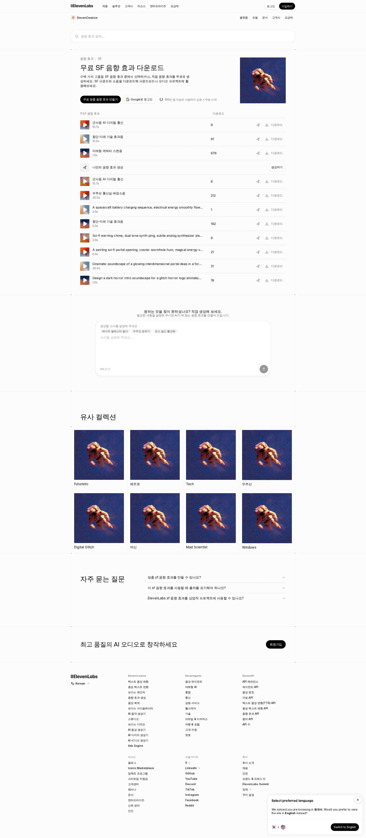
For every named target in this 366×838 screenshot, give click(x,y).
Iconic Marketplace (141, 768)
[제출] (264, 369)
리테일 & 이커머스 (196, 719)
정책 (245, 789)
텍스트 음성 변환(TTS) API (259, 703)
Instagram (192, 794)
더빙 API (247, 697)
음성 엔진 (248, 692)
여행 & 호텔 (192, 724)
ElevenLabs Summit (255, 784)
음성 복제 (134, 703)
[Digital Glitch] (99, 521)
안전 (245, 773)
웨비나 (132, 789)
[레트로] (155, 458)
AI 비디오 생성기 (138, 740)
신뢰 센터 (134, 805)
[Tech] (211, 458)
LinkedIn (191, 768)
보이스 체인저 (136, 692)
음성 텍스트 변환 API (255, 708)
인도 (130, 810)
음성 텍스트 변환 (138, 687)
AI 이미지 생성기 (138, 735)
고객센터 (133, 784)
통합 (188, 692)
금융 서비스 (192, 703)
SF (100, 58)
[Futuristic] (99, 458)
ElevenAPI (248, 675)
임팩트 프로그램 (138, 773)
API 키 (246, 724)
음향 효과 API (250, 713)
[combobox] (186, 36)
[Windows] (267, 521)
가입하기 (287, 6)
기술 (188, 713)
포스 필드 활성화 (165, 331)
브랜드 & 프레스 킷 (254, 778)
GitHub (190, 773)
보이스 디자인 (136, 724)
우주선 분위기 (141, 331)
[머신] (155, 521)
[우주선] (267, 458)
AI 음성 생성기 (137, 729)
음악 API (247, 719)
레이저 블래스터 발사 (115, 331)
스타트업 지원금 (138, 778)
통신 (188, 697)
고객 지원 (191, 729)
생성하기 (277, 167)
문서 (130, 794)
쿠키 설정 (248, 794)
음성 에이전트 (193, 681)
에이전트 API (250, 687)
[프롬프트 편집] (258, 125)
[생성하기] (183, 167)
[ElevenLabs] (82, 5)
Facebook (192, 800)
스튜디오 (133, 719)
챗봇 (188, 735)
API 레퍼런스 (250, 681)
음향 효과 (87, 58)
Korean (80, 683)
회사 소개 (248, 762)
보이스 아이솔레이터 (140, 708)
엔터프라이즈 (136, 800)
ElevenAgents (193, 675)
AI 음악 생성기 (137, 713)
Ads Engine (135, 745)
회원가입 (276, 644)
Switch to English (345, 827)
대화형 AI (191, 687)
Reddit (189, 805)
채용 (245, 768)
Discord (190, 784)
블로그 (132, 762)
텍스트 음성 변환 (138, 681)
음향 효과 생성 (137, 697)
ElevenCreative (137, 675)
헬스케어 (190, 708)
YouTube (191, 778)
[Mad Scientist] (211, 521)
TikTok (189, 789)
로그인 (271, 6)
